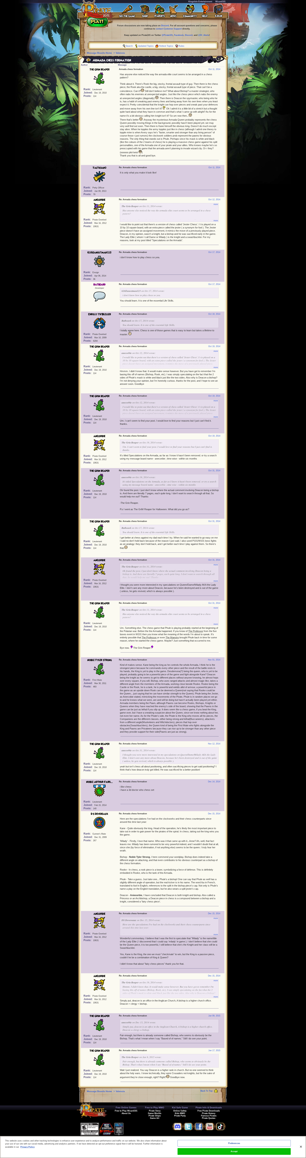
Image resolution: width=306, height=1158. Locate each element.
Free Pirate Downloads (208, 1111)
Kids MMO (180, 1113)
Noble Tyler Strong (99, 660)
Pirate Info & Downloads (209, 1107)
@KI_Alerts (203, 35)
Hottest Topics (166, 46)
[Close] (300, 1146)
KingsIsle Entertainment (200, 1)
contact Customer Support (169, 29)
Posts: (88, 96)
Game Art (154, 1118)
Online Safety (179, 1111)
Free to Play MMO (154, 1107)
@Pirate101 (167, 35)
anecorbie (99, 200)
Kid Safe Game (180, 1107)
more (216, 204)
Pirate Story (154, 1111)
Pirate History (208, 1113)
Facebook (179, 35)
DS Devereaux (99, 814)
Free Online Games (126, 1107)
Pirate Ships (155, 1116)
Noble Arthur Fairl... (99, 782)
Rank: (87, 89)
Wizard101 (220, 1)
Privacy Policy (27, 1147)
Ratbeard (99, 285)
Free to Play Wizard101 (126, 1111)
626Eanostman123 (99, 253)
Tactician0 (99, 168)
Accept (234, 1151)
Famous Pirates (208, 1116)
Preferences (234, 1143)
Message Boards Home (100, 53)
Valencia (120, 53)
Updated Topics (145, 46)
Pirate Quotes (208, 1118)
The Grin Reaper (99, 70)
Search (129, 46)
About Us (126, 1113)
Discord (165, 25)
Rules (181, 46)
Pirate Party (180, 1116)
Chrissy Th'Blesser (99, 314)
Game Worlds (154, 1113)
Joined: (88, 92)
